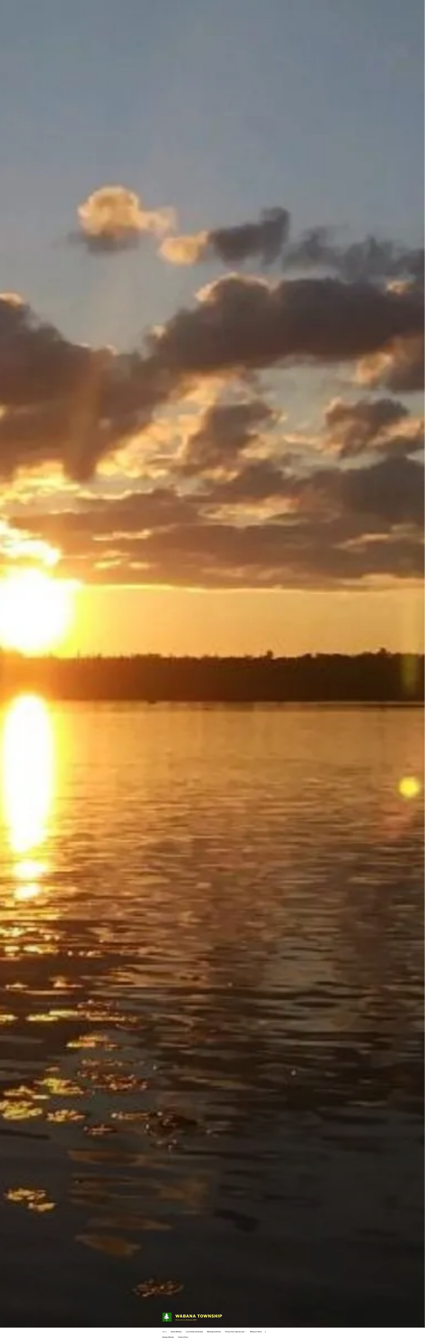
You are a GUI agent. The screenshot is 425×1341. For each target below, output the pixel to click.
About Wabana (176, 1332)
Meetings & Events (214, 1332)
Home (164, 1332)
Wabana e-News (256, 1332)
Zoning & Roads (168, 1337)
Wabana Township (198, 1316)
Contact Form (183, 1337)
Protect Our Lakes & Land (234, 1332)
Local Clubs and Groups (194, 1332)
